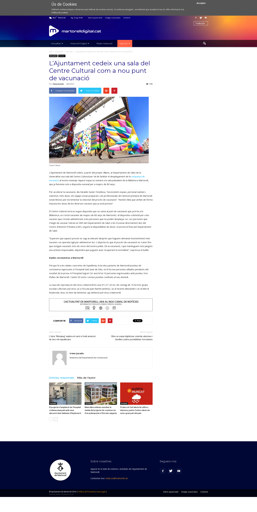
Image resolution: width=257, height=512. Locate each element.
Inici (50, 51)
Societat (62, 56)
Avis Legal (101, 491)
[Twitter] (201, 18)
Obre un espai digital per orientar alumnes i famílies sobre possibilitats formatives (132, 338)
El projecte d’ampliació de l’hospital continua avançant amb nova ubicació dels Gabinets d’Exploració (65, 410)
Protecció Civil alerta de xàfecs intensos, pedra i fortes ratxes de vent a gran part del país (135, 410)
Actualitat (56, 43)
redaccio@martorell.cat (116, 478)
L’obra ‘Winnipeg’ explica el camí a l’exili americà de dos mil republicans (72, 338)
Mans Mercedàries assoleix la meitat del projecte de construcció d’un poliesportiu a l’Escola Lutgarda (101, 410)
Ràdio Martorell (104, 43)
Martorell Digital (78, 43)
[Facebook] (196, 18)
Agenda (123, 43)
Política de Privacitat (86, 491)
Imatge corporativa (112, 18)
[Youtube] (205, 18)
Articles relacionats (61, 377)
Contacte (126, 18)
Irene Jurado (58, 84)
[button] (204, 43)
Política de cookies (59, 12)
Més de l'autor (86, 377)
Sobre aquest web (95, 18)
